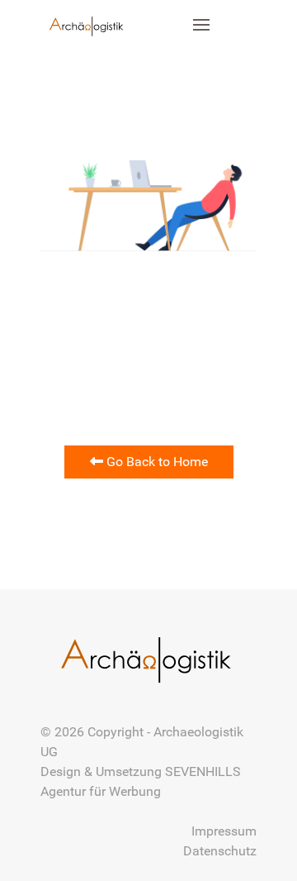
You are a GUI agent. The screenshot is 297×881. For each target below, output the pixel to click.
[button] (202, 25)
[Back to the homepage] (87, 25)
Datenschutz (220, 851)
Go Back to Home (155, 461)
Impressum (224, 831)
